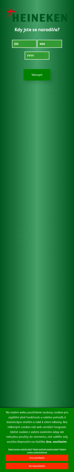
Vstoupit (37, 75)
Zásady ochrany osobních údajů (20, 449)
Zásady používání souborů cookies (45, 449)
